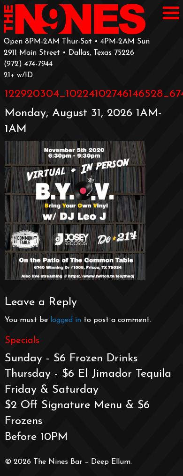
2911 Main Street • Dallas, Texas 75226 (69, 53)
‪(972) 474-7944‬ (28, 64)
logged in (65, 320)
